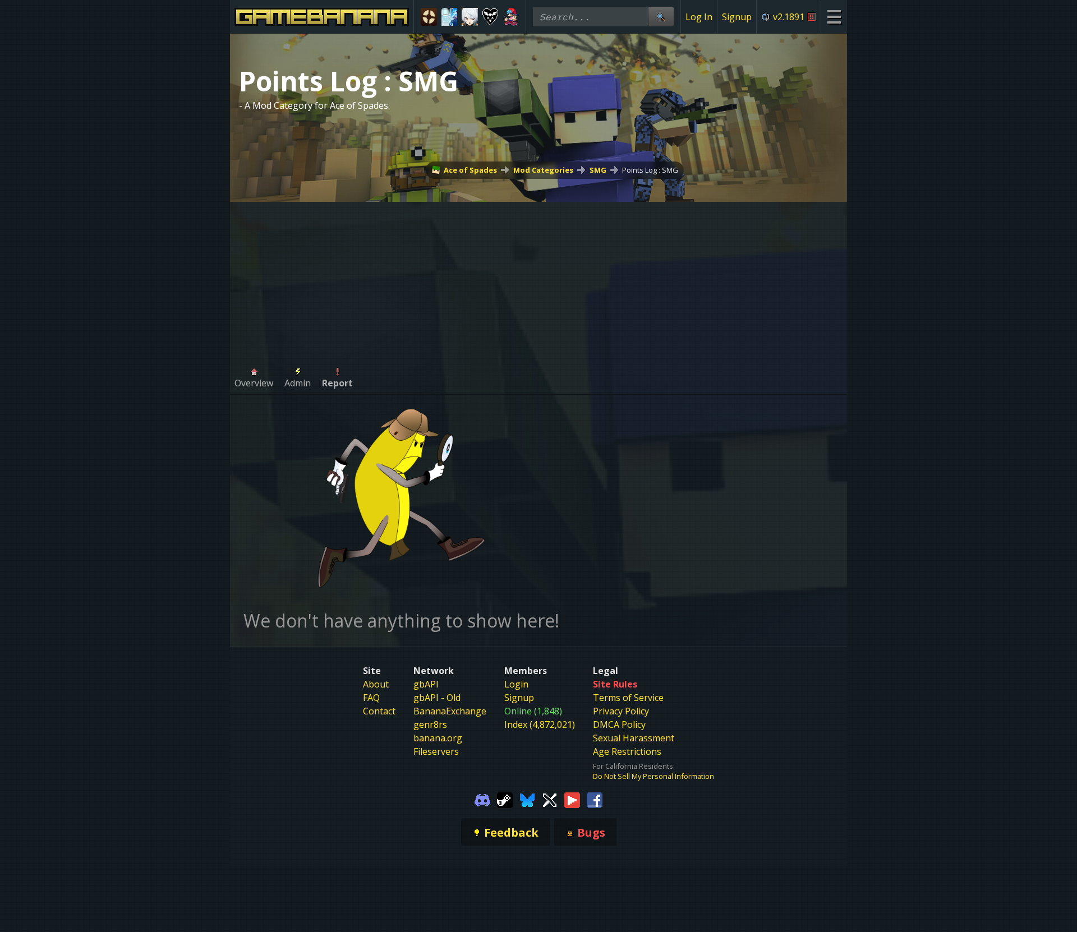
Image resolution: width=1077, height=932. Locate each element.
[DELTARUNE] (490, 17)
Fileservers (436, 751)
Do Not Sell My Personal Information (653, 776)
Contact (379, 711)
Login (516, 684)
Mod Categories (543, 170)
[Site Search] (661, 16)
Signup (737, 17)
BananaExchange (449, 711)
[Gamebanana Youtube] (572, 799)
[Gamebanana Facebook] (595, 799)
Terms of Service (628, 697)
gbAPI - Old (437, 697)
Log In (698, 17)
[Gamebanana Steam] (505, 799)
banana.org (437, 738)
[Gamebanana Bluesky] (527, 799)
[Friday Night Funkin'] (510, 17)
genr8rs (430, 724)
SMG (598, 170)
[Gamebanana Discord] (482, 799)
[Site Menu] (834, 16)
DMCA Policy (619, 724)
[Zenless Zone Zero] (469, 17)
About (376, 684)
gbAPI (426, 684)
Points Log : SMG (650, 170)
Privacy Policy (621, 711)
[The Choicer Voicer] (449, 17)
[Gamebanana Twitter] (550, 799)
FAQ (371, 697)
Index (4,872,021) (539, 724)
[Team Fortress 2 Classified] (428, 17)
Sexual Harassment (633, 738)
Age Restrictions (627, 751)
